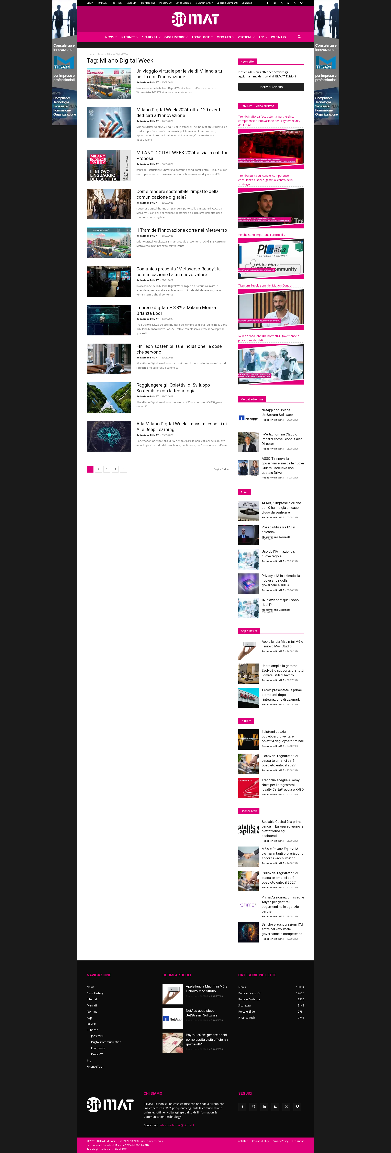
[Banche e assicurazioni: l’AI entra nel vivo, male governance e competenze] (248, 932)
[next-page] (123, 469)
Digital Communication (106, 1042)
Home (90, 54)
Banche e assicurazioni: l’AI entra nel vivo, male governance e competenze (282, 929)
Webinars (278, 37)
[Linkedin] (281, 3)
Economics (98, 1048)
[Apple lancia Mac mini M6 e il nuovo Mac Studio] (248, 649)
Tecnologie (200, 37)
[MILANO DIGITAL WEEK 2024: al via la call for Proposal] (109, 165)
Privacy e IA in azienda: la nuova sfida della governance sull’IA (281, 580)
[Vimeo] (301, 3)
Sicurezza (149, 37)
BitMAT (90, 2)
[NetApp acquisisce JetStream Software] (248, 418)
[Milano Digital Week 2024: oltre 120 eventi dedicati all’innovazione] (109, 122)
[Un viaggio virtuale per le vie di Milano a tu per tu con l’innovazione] (109, 83)
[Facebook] (268, 3)
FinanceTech (95, 1066)
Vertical (245, 37)
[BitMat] (195, 19)
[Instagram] (274, 3)
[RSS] (288, 3)
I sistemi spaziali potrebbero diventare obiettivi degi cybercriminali (283, 736)
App (261, 37)
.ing (89, 1060)
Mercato (224, 37)
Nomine (92, 1011)
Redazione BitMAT (147, 82)
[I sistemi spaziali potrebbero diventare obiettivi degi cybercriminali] (248, 739)
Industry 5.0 (165, 2)
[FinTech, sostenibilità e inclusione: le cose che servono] (109, 359)
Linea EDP (131, 2)
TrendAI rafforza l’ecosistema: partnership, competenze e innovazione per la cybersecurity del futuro (269, 121)
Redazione (298, 1141)
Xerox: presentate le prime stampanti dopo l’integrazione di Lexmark (282, 694)
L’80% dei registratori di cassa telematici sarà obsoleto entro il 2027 (280, 760)
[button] (299, 37)
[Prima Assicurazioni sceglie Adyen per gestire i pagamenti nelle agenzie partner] (248, 905)
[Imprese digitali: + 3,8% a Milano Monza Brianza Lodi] (109, 320)
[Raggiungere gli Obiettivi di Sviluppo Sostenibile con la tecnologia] (109, 397)
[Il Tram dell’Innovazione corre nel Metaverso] (109, 242)
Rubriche (92, 1030)
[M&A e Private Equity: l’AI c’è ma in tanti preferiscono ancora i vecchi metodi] (248, 857)
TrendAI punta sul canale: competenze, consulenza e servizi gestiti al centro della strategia (265, 180)
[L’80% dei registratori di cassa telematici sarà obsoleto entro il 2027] (248, 764)
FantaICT (97, 1054)
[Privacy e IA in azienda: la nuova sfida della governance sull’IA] (248, 583)
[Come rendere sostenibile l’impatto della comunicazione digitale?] (109, 204)
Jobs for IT (98, 1036)
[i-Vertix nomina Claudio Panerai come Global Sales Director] (248, 442)
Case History (174, 37)
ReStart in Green (204, 2)
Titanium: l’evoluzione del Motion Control (265, 285)
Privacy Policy (280, 1141)
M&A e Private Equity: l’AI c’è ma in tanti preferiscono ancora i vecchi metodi (282, 853)
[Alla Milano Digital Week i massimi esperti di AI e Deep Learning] (109, 436)
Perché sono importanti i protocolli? (261, 235)
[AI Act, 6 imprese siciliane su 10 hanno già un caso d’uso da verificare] (248, 511)
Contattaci (247, 2)
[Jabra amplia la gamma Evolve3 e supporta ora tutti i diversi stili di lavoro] (248, 674)
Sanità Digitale (183, 2)
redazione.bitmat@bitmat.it (176, 1125)
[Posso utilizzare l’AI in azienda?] (248, 535)
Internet (128, 37)
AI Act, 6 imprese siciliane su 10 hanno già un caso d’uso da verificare (281, 507)
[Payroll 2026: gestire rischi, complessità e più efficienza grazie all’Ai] (173, 1043)
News (109, 37)
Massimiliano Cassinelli (276, 536)
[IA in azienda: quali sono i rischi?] (248, 608)
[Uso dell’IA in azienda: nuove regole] (248, 559)
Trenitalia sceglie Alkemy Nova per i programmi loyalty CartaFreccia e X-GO (283, 784)
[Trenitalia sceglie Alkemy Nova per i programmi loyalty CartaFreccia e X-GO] (248, 788)
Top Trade (117, 2)
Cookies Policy (260, 1141)
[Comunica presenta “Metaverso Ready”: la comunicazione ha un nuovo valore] (109, 281)
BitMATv (102, 2)
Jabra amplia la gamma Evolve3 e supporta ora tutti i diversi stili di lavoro (283, 670)
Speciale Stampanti (227, 2)
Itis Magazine (148, 2)
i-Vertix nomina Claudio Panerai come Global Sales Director (282, 439)
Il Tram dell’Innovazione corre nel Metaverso (181, 230)
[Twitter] (294, 3)
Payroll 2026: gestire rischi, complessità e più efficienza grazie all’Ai (207, 1039)
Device (91, 1024)
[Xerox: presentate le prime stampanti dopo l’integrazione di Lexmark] (248, 698)
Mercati (92, 1005)
